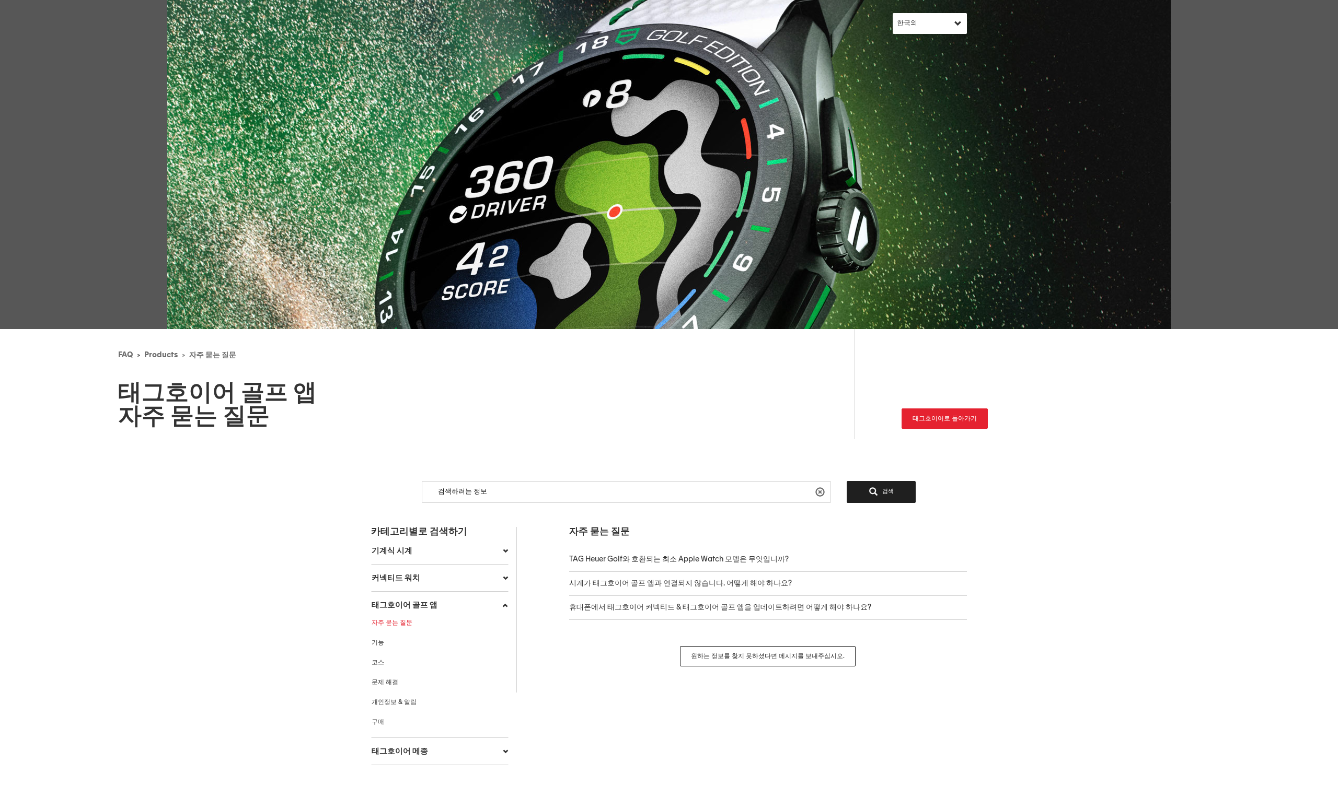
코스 (378, 663)
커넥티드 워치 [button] (396, 578)
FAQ (125, 355)
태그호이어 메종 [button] (400, 751)
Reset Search (821, 491)
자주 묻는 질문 (212, 355)
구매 (378, 722)
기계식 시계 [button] (392, 551)
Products (161, 355)
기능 (378, 643)
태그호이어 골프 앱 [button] (404, 605)
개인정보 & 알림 (394, 702)
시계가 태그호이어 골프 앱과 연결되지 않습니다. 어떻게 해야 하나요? (680, 583)
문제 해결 (385, 682)
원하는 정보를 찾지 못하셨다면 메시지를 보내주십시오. (768, 656)
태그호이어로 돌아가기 (945, 419)
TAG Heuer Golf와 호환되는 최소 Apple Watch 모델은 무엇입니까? (679, 559)
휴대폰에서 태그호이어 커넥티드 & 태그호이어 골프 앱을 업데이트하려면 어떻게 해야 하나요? (720, 607)
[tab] (440, 551)
